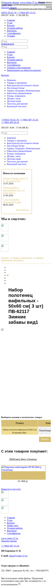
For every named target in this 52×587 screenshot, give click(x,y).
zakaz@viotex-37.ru (18, 556)
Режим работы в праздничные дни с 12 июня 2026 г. (14, 190)
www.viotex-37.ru (9, 538)
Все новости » (23, 209)
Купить (45, 439)
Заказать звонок (9, 541)
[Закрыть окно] (19, 584)
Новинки (11, 80)
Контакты (12, 30)
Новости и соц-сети (11, 489)
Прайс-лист (12, 525)
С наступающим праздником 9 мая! (12, 200)
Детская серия (14, 101)
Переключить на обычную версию (24, 70)
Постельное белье (15, 88)
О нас (10, 23)
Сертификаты (14, 33)
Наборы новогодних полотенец (22, 259)
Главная (11, 20)
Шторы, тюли (14, 98)
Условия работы (15, 28)
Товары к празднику (17, 83)
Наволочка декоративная (19, 93)
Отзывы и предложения (18, 67)
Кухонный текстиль (16, 106)
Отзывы (11, 36)
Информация (7, 44)
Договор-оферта (45, 2)
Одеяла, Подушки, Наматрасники (23, 90)
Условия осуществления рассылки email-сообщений (30, 9)
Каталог (11, 25)
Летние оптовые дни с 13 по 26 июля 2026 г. (15, 179)
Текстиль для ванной (17, 103)
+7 (26, 12)
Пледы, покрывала (16, 96)
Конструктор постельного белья (22, 85)
